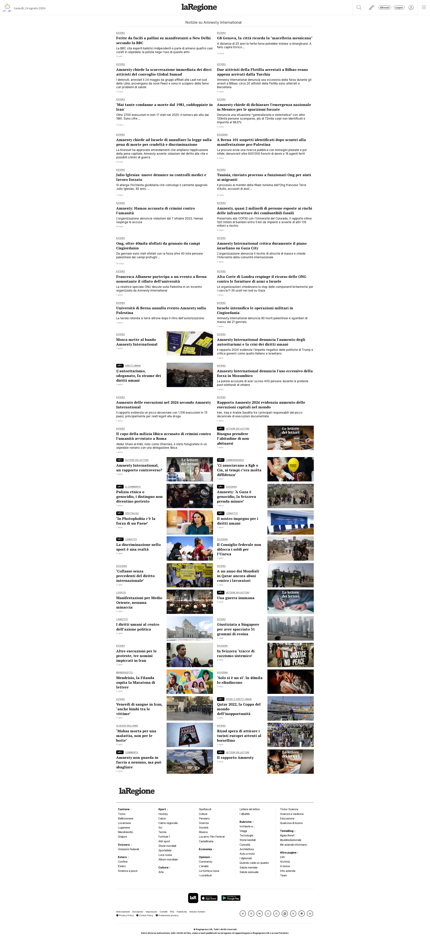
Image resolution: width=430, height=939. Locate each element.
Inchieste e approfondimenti (249, 827)
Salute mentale (248, 867)
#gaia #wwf (287, 835)
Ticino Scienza (289, 809)
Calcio (162, 818)
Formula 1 (164, 836)
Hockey (163, 814)
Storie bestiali (248, 840)
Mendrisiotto (125, 832)
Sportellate (164, 850)
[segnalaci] (372, 7)
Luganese (124, 827)
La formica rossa (209, 871)
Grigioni (122, 836)
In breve (285, 866)
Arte (161, 872)
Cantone (124, 809)
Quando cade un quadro (254, 862)
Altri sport (164, 841)
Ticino (121, 814)
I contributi (205, 875)
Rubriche (246, 821)
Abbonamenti (123, 911)
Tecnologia (246, 835)
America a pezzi (127, 871)
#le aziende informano (293, 844)
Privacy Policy (126, 915)
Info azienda (287, 871)
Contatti (163, 911)
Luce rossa (165, 855)
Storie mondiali (167, 845)
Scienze (204, 823)
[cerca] (359, 7)
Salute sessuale (249, 872)
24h (282, 857)
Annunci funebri (197, 911)
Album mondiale (168, 859)
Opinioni (204, 857)
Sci (160, 827)
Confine (122, 861)
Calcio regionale (168, 823)
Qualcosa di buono (291, 823)
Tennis (162, 832)
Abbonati (385, 7)
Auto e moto (247, 853)
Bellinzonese (125, 818)
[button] (243, 913)
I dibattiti (245, 814)
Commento (205, 861)
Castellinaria (206, 841)
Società (203, 827)
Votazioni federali (128, 849)
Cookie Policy (145, 915)
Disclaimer (137, 911)
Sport (162, 809)
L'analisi (203, 866)
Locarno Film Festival (212, 836)
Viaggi (243, 831)
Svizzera (124, 844)
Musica (203, 832)
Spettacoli (205, 809)
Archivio (285, 861)
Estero (122, 857)
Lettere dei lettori (250, 809)
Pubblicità (182, 911)
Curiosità (245, 844)
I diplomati (246, 858)
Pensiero (204, 818)
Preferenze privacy (168, 915)
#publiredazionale (290, 840)
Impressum (151, 911)
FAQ (172, 911)
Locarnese (124, 823)
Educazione (287, 818)
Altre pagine (288, 852)
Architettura (247, 849)
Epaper (399, 7)
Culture (163, 867)
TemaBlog (287, 831)
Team (283, 875)
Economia (206, 849)
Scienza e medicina (292, 814)
